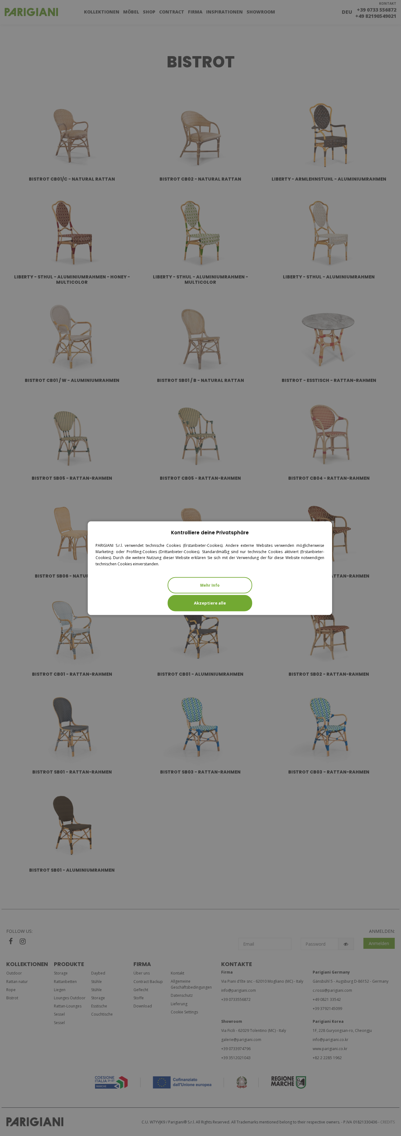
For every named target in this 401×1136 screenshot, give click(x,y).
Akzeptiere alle (210, 602)
